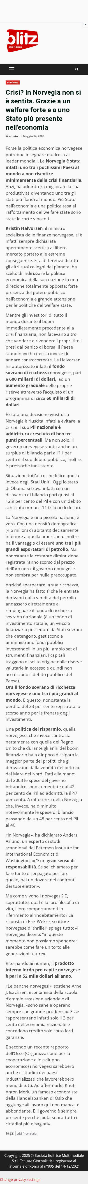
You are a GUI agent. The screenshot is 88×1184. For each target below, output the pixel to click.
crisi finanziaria (27, 1133)
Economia (12, 82)
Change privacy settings (20, 1179)
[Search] (76, 69)
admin (13, 136)
